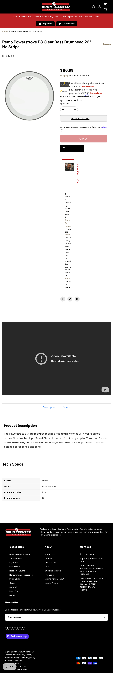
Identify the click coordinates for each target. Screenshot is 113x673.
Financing (49, 575)
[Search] (93, 6)
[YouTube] (22, 627)
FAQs (47, 566)
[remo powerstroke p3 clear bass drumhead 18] (29, 96)
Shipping (64, 75)
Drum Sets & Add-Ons (19, 554)
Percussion (14, 566)
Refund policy (12, 657)
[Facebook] (62, 299)
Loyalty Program (52, 583)
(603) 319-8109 (87, 554)
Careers (48, 558)
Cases (12, 583)
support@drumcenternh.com (91, 560)
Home (5, 31)
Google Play (68, 23)
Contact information (16, 666)
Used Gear (14, 591)
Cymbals (13, 562)
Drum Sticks (14, 579)
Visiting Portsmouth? (54, 579)
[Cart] (105, 9)
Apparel (13, 587)
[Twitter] (69, 299)
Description (49, 407)
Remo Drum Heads (68, 223)
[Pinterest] (77, 299)
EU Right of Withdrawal (16, 669)
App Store (47, 23)
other (67, 234)
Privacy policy (28, 657)
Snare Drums (15, 558)
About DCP (50, 554)
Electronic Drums (17, 571)
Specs (66, 407)
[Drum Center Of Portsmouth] (55, 7)
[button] (7, 6)
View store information (80, 118)
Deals (12, 595)
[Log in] (99, 6)
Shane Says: (71, 176)
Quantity (64, 103)
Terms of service (14, 660)
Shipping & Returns (54, 571)
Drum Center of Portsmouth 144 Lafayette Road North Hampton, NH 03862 (91, 570)
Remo (67, 278)
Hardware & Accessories (21, 575)
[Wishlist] (105, 4)
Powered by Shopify (23, 655)
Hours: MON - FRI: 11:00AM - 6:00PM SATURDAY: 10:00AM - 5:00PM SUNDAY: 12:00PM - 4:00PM (91, 584)
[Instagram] (17, 627)
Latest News (50, 562)
